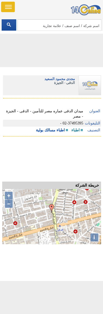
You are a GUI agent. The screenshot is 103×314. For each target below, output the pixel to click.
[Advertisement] (52, 297)
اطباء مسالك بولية (50, 130)
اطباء (75, 130)
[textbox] (59, 25)
